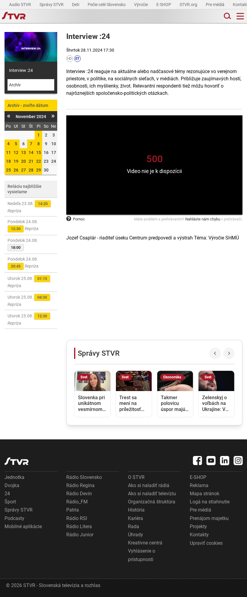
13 (23, 152)
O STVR (136, 477)
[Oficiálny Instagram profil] (238, 460)
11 (8, 152)
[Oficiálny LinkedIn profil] (225, 460)
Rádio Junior (79, 535)
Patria (72, 510)
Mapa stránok (204, 493)
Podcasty (14, 518)
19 (16, 161)
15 (38, 152)
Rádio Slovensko (84, 477)
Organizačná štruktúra (151, 502)
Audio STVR (20, 4)
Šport (10, 502)
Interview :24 (21, 70)
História (136, 510)
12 (16, 152)
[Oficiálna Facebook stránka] (198, 460)
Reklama (199, 485)
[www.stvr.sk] (17, 461)
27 (23, 170)
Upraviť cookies (206, 543)
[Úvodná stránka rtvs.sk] (14, 16)
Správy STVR (51, 4)
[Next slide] (229, 353)
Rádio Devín (79, 493)
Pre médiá (215, 4)
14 (31, 152)
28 (31, 170)
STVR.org (189, 4)
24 (7, 493)
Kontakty (199, 535)
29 (38, 170)
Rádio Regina (80, 485)
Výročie (141, 4)
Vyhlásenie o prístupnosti (141, 555)
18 (8, 161)
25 (8, 170)
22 (38, 161)
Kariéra (135, 518)
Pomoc (79, 219)
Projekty (198, 526)
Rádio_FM (77, 502)
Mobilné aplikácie (23, 526)
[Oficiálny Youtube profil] (211, 460)
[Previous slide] (215, 353)
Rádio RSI (76, 518)
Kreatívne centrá (145, 543)
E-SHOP (164, 4)
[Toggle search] (226, 16)
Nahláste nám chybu (202, 219)
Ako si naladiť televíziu (152, 493)
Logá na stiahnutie (210, 502)
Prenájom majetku (209, 518)
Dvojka (12, 485)
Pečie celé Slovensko (107, 4)
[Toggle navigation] (240, 16)
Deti (76, 4)
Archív (15, 84)
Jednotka (14, 477)
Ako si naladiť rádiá (148, 485)
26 (16, 170)
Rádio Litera (79, 526)
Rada (133, 526)
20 (23, 161)
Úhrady (135, 535)
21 (31, 161)
